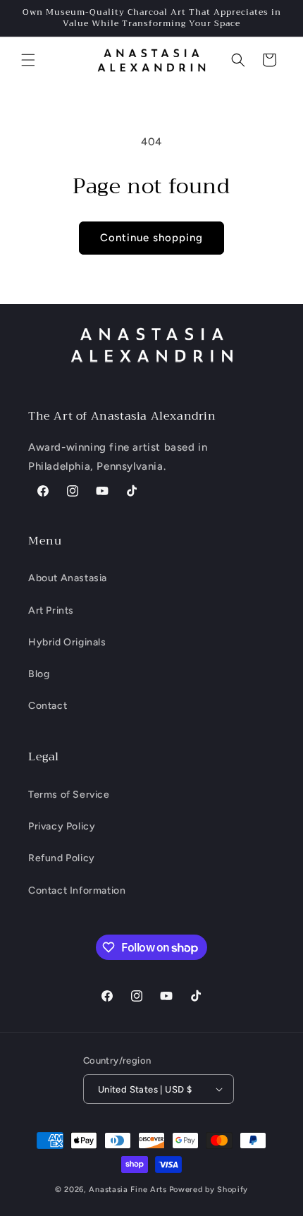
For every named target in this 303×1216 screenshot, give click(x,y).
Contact (47, 706)
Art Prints (51, 610)
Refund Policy (61, 858)
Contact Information (76, 890)
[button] (28, 59)
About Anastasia (67, 578)
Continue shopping (151, 237)
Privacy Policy (61, 826)
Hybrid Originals (67, 642)
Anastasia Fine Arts (127, 1189)
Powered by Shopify (209, 1189)
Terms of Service (69, 795)
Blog (38, 674)
